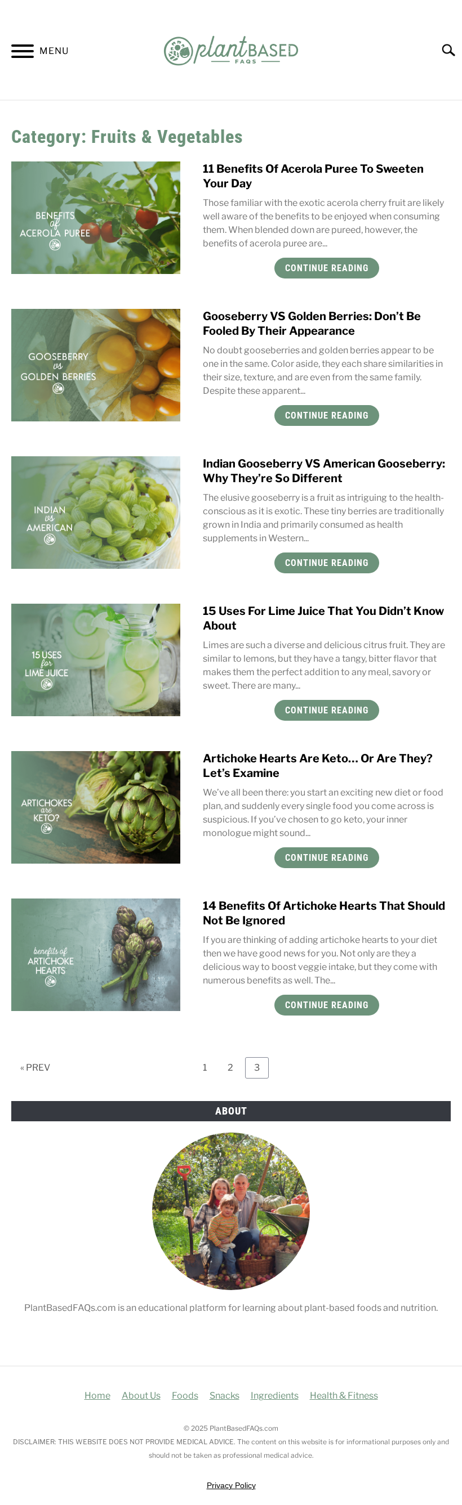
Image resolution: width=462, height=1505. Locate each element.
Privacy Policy (231, 1485)
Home (97, 1395)
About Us (141, 1395)
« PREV (35, 1067)
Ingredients (275, 1395)
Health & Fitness (344, 1395)
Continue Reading (326, 268)
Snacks (224, 1395)
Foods (185, 1395)
